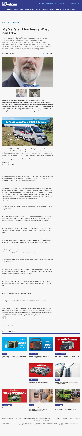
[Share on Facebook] (47, 54)
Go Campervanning (69, 9)
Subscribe (73, 3)
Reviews (9, 9)
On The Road (59, 405)
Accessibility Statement (67, 418)
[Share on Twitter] (43, 54)
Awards (58, 9)
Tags (34, 420)
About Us (4, 418)
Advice (16, 9)
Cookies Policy (38, 418)
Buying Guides (29, 9)
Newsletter (49, 3)
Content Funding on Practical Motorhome (24, 418)
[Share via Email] (51, 54)
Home (4, 22)
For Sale (45, 9)
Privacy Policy (46, 418)
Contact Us (10, 418)
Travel (37, 9)
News (21, 9)
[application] (27, 131)
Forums (51, 9)
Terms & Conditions (55, 418)
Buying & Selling (60, 354)
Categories (76, 418)
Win (56, 3)
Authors (38, 420)
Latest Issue (16, 22)
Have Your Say (63, 3)
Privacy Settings (45, 420)
